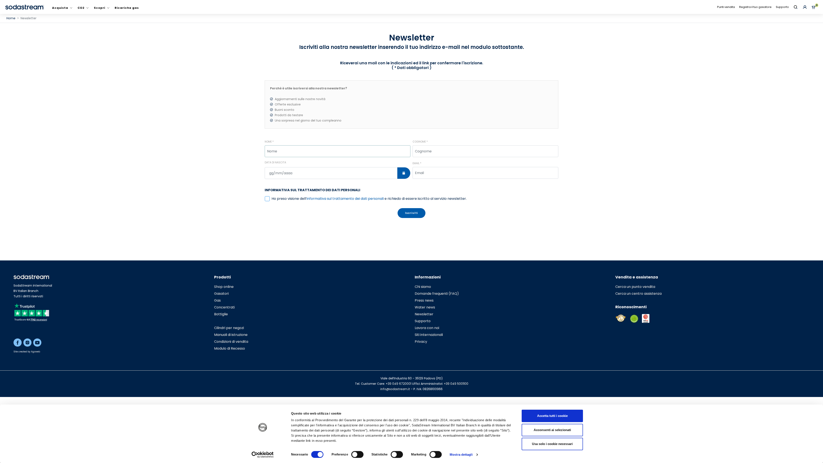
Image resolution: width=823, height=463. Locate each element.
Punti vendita (726, 7)
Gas (217, 300)
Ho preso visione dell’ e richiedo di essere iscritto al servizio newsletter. (369, 198)
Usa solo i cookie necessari (552, 444)
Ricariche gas (127, 8)
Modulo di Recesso (229, 348)
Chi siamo (423, 286)
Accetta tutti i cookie (552, 416)
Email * (417, 163)
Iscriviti (411, 213)
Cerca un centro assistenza (638, 293)
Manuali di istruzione (231, 334)
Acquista (60, 8)
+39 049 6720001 (398, 384)
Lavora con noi (427, 327)
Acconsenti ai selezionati (552, 430)
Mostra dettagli (461, 454)
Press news (424, 300)
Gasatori (221, 293)
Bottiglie (221, 314)
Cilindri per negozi (229, 327)
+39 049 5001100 (456, 384)
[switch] (357, 454)
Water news (425, 307)
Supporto (782, 7)
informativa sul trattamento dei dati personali (345, 198)
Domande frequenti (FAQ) (437, 293)
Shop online (224, 286)
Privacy (421, 341)
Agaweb (35, 351)
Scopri (99, 8)
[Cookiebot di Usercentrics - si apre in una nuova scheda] (262, 454)
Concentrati (224, 307)
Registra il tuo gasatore (755, 7)
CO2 (81, 8)
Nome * (269, 141)
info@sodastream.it (395, 389)
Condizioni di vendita (231, 341)
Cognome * (420, 141)
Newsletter (424, 314)
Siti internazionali (429, 334)
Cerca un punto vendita (635, 286)
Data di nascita (275, 162)
